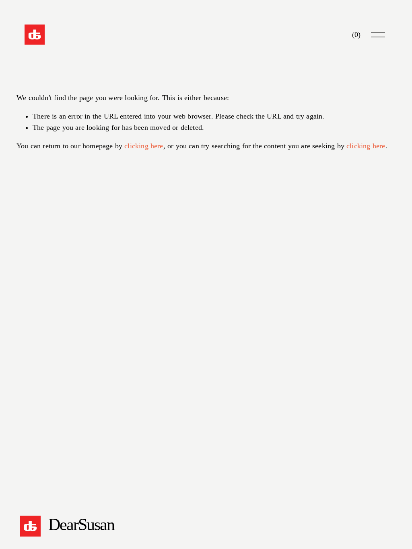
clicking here (143, 146)
